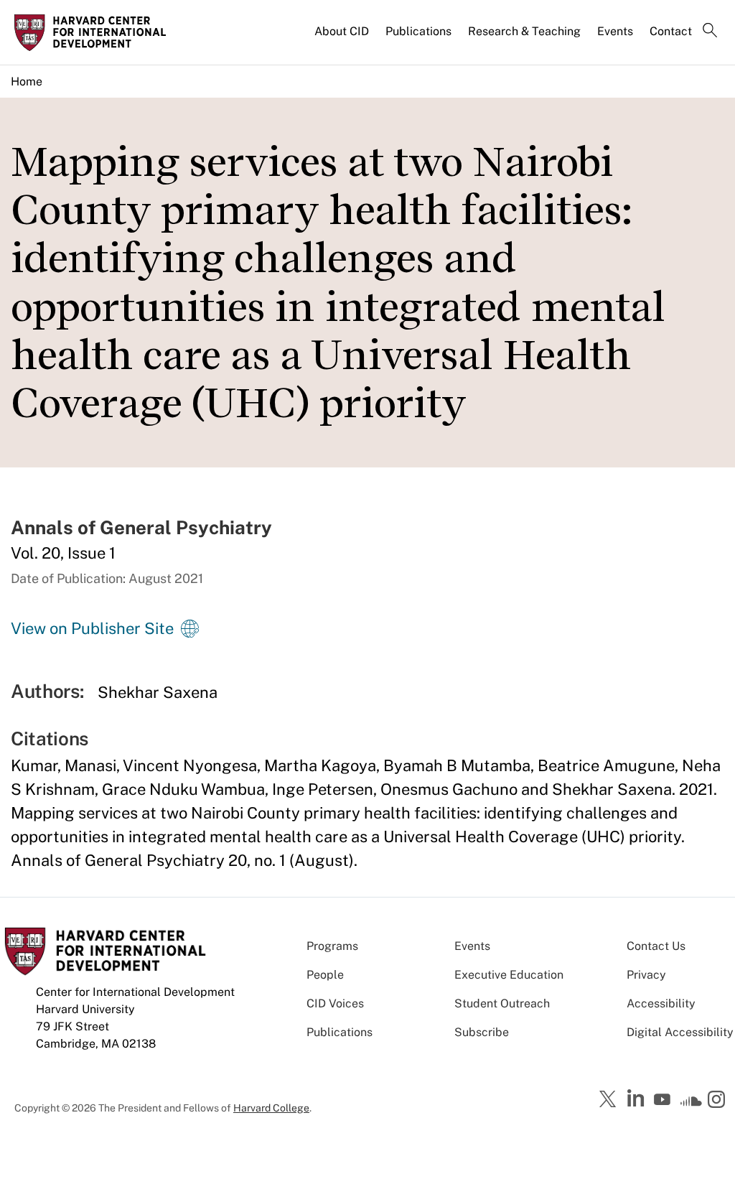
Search (710, 31)
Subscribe (481, 1032)
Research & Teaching (524, 31)
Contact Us (656, 946)
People (325, 975)
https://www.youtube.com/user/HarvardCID (664, 1100)
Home (26, 81)
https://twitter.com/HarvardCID (610, 1100)
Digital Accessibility (680, 1032)
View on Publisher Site (92, 628)
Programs (332, 946)
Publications (418, 31)
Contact (671, 31)
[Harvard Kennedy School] (94, 32)
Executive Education (508, 975)
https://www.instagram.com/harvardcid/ (718, 1101)
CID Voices (335, 1003)
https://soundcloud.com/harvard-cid (691, 1104)
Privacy (646, 975)
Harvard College (271, 1108)
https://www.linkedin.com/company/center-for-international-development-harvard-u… (637, 1098)
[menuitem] (342, 37)
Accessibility (661, 1003)
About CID (341, 31)
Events (615, 31)
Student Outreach (502, 1003)
